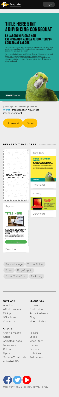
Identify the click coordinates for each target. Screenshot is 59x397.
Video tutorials (38, 321)
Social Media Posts (16, 276)
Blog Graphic (24, 270)
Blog (32, 317)
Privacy (44, 387)
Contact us (9, 321)
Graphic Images (12, 332)
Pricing (7, 313)
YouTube (26, 380)
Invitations (35, 353)
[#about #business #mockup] (16, 228)
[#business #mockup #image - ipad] (43, 203)
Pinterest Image (14, 264)
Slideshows (9, 345)
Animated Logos (12, 341)
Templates (35, 305)
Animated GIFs (11, 361)
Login (49, 4)
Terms (36, 387)
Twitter (17, 380)
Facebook (7, 380)
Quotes (34, 345)
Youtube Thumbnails (14, 357)
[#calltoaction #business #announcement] (43, 169)
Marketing (36, 276)
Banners (34, 349)
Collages (8, 349)
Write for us (9, 317)
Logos (33, 336)
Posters (34, 332)
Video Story (36, 341)
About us (8, 305)
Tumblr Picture (35, 264)
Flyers (6, 353)
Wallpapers (36, 357)
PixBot (7, 109)
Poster (9, 270)
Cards (6, 336)
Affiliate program (12, 309)
